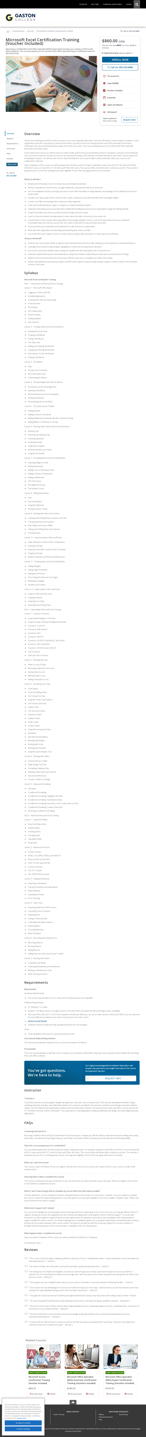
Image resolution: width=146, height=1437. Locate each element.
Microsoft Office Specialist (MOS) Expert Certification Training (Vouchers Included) (120, 1380)
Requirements (12, 143)
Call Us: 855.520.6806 (129, 31)
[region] (23, 1417)
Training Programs (18, 31)
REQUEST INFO (129, 120)
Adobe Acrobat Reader (37, 1021)
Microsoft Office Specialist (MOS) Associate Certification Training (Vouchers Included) (81, 1380)
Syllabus (10, 138)
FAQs (9, 153)
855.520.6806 (11, 176)
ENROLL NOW (120, 59)
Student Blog (123, 1414)
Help (100, 1419)
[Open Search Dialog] (137, 4)
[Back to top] (73, 1411)
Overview (10, 133)
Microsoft (30, 31)
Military (101, 1414)
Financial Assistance (106, 1417)
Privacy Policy (76, 1431)
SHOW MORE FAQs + (33, 1243)
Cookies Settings (23, 1429)
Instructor (11, 148)
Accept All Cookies (23, 1423)
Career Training (58, 1414)
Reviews (10, 159)
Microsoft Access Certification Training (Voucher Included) (39, 1380)
